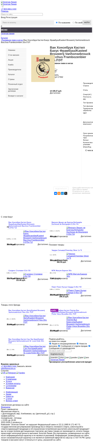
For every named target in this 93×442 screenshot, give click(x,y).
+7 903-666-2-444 (8, 9)
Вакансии (10, 388)
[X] (65, 193)
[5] (63, 83)
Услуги (9, 381)
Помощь (4, 11)
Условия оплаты (13, 383)
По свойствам (81, 23)
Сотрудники (11, 386)
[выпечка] (87, 171)
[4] (60, 83)
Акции (8, 394)
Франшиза (5, 407)
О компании (11, 379)
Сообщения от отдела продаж (74, 346)
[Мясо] (87, 163)
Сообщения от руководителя (62, 348)
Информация (12, 392)
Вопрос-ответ (12, 401)
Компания (10, 377)
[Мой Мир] (62, 193)
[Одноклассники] (59, 193)
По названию (64, 23)
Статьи (9, 399)
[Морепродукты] (87, 155)
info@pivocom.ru (8, 368)
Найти (87, 22)
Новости (9, 396)
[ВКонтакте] (55, 193)
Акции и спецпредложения (63, 344)
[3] (57, 83)
